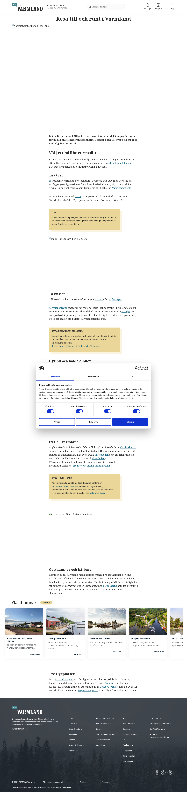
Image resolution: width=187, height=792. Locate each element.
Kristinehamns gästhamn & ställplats (20, 639)
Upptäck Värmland (103, 723)
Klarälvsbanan (128, 447)
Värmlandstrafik (121, 187)
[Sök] (90, 7)
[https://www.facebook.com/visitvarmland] (157, 772)
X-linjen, (126, 311)
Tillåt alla (130, 422)
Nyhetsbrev (100, 745)
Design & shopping (76, 745)
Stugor (125, 740)
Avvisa (57, 422)
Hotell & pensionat (130, 734)
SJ (50, 180)
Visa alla (46, 602)
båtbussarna (110, 585)
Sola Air (109, 683)
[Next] (178, 636)
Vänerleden (98, 458)
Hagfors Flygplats (88, 690)
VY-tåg (78, 196)
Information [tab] (93, 377)
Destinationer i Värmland (106, 734)
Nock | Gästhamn (57, 638)
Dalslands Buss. (97, 493)
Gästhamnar (128, 761)
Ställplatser (127, 750)
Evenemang (73, 750)
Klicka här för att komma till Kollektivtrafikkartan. (75, 346)
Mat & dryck (73, 734)
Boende (71, 740)
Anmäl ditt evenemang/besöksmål (159, 735)
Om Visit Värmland (157, 729)
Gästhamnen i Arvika (100, 638)
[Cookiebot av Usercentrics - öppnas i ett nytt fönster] (137, 368)
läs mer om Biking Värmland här (91, 465)
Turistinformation (19, 729)
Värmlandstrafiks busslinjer (65, 486)
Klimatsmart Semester (121, 163)
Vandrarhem (128, 745)
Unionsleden (101, 454)
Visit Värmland (55, 6)
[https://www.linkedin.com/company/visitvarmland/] (170, 772)
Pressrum (106, 782)
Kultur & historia (75, 729)
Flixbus (99, 299)
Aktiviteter (72, 723)
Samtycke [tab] (55, 377)
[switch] (79, 411)
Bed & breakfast (129, 723)
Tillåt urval (93, 422)
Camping (126, 729)
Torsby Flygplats (109, 686)
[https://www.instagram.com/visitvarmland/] (163, 772)
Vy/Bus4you (115, 299)
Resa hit (99, 729)
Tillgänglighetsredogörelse (53, 782)
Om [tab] (131, 377)
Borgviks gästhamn (140, 638)
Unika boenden (129, 756)
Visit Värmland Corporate (160, 723)
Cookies (83, 782)
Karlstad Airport (64, 679)
